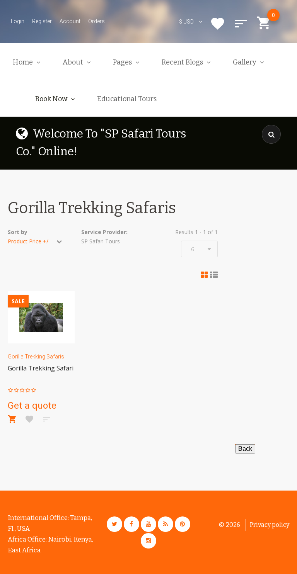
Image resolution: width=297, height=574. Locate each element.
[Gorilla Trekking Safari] (41, 317)
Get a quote (32, 405)
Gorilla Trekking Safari (40, 368)
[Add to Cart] (12, 419)
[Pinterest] (182, 524)
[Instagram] (148, 541)
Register (42, 21)
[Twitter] (114, 524)
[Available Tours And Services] (245, 448)
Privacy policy (269, 524)
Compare (241, 23)
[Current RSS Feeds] (165, 524)
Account (70, 21)
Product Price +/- (29, 241)
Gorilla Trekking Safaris (36, 356)
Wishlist (217, 23)
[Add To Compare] (46, 419)
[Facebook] (131, 524)
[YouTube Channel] (148, 524)
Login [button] (17, 21)
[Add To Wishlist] (29, 419)
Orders (96, 21)
